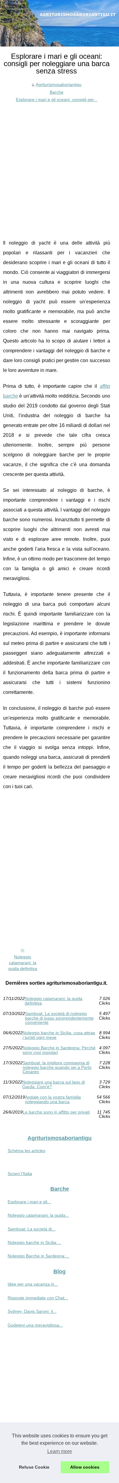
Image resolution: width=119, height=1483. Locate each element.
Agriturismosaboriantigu (58, 84)
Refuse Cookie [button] (34, 1467)
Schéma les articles (26, 1150)
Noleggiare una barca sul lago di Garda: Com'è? (53, 1084)
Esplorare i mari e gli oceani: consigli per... (56, 99)
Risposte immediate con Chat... (38, 1297)
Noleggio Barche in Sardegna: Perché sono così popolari (59, 1050)
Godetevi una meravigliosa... (35, 1325)
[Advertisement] (59, 166)
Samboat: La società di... (32, 1228)
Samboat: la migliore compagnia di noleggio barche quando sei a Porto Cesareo (57, 1067)
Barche (56, 92)
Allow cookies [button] (84, 1467)
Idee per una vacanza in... (33, 1284)
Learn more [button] (59, 1451)
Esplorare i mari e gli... (29, 1201)
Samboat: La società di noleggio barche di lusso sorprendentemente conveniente (59, 1017)
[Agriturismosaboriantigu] (59, 23)
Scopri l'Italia (20, 1173)
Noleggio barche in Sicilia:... (34, 1242)
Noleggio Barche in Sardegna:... (38, 1255)
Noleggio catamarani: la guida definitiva (22, 962)
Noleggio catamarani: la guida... (38, 1215)
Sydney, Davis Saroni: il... (32, 1311)
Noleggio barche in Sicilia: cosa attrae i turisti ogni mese (59, 1035)
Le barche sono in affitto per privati (56, 1112)
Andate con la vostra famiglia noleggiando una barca (53, 1099)
